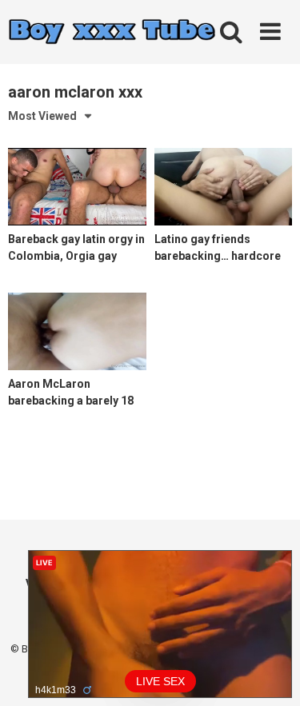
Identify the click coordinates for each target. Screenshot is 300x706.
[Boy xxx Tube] (112, 32)
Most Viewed (42, 116)
